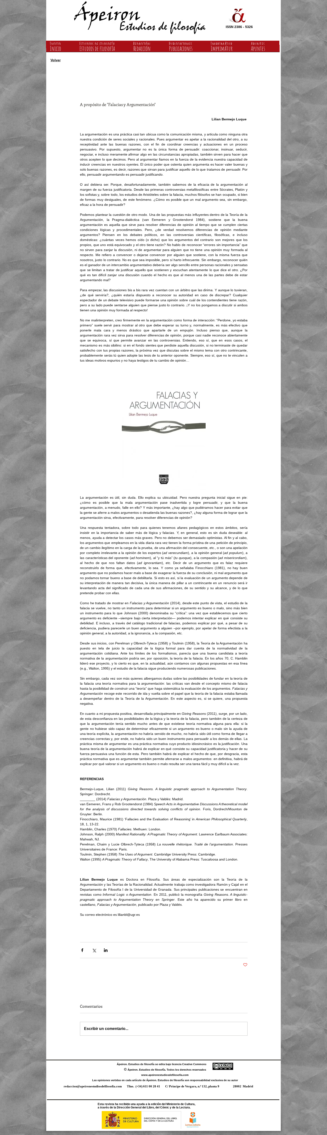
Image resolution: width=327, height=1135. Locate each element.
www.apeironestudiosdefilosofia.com (165, 1074)
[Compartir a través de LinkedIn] (105, 950)
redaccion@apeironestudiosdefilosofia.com (93, 1086)
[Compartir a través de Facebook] (82, 950)
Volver (56, 60)
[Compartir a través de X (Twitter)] (94, 950)
